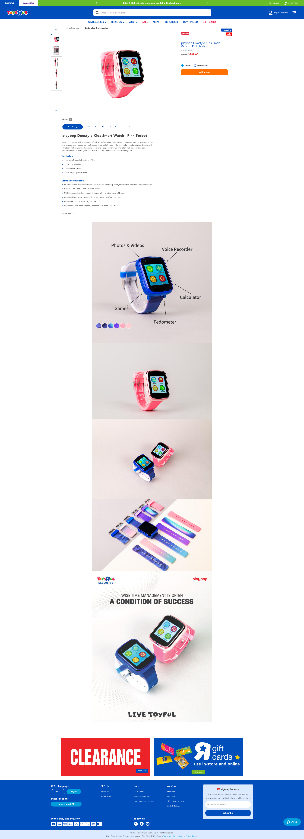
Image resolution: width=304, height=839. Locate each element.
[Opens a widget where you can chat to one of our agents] (292, 822)
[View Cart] (294, 12)
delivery (188, 65)
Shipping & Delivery (175, 801)
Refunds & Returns (142, 796)
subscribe (228, 813)
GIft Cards (171, 796)
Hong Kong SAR (66, 804)
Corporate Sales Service (144, 801)
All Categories (72, 28)
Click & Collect (173, 806)
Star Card (171, 792)
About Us (105, 792)
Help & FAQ (293, 3)
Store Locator (275, 3)
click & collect (202, 65)
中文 (58, 791)
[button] (96, 3)
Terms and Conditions (172, 836)
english (74, 791)
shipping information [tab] (109, 127)
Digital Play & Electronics (96, 28)
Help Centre (139, 792)
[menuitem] (97, 22)
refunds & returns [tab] (130, 127)
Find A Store (106, 796)
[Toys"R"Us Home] (17, 13)
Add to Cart (204, 72)
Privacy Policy (191, 836)
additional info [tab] (91, 127)
